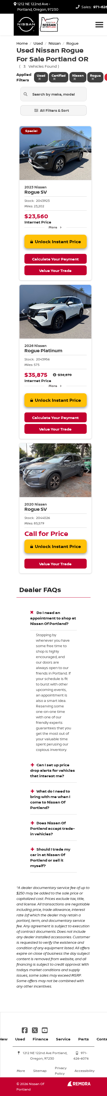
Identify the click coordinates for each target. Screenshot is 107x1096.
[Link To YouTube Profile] (44, 1029)
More (53, 227)
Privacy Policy (60, 1071)
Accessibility (84, 1070)
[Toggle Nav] (99, 24)
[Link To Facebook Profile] (25, 1029)
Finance (40, 1039)
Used (20, 1039)
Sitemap (40, 1070)
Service (63, 1039)
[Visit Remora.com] (79, 1084)
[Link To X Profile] (35, 1029)
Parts (83, 1039)
